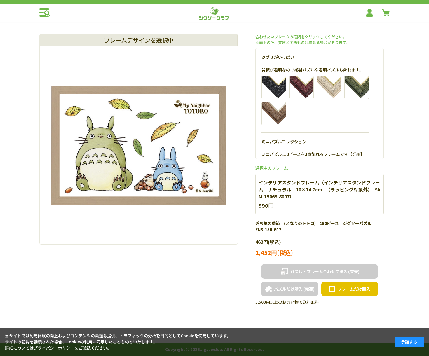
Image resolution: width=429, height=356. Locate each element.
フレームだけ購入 (354, 289)
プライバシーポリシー (54, 348)
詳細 (356, 154)
